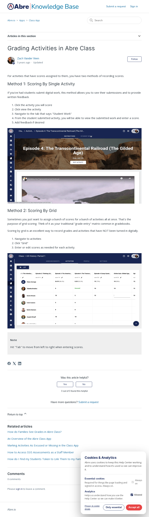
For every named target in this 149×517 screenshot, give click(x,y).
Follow (134, 59)
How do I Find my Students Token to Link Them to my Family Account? (51, 459)
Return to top (15, 414)
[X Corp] (14, 363)
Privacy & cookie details (92, 507)
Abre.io (11, 20)
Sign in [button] (134, 6)
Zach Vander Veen (28, 58)
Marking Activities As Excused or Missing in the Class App (42, 445)
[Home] (42, 6)
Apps (22, 20)
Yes (65, 384)
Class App (34, 20)
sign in (19, 489)
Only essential (114, 507)
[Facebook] (9, 363)
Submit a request (116, 6)
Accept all (134, 507)
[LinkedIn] (19, 363)
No (83, 384)
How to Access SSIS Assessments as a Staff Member (40, 452)
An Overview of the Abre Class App (29, 438)
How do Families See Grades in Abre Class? (34, 432)
